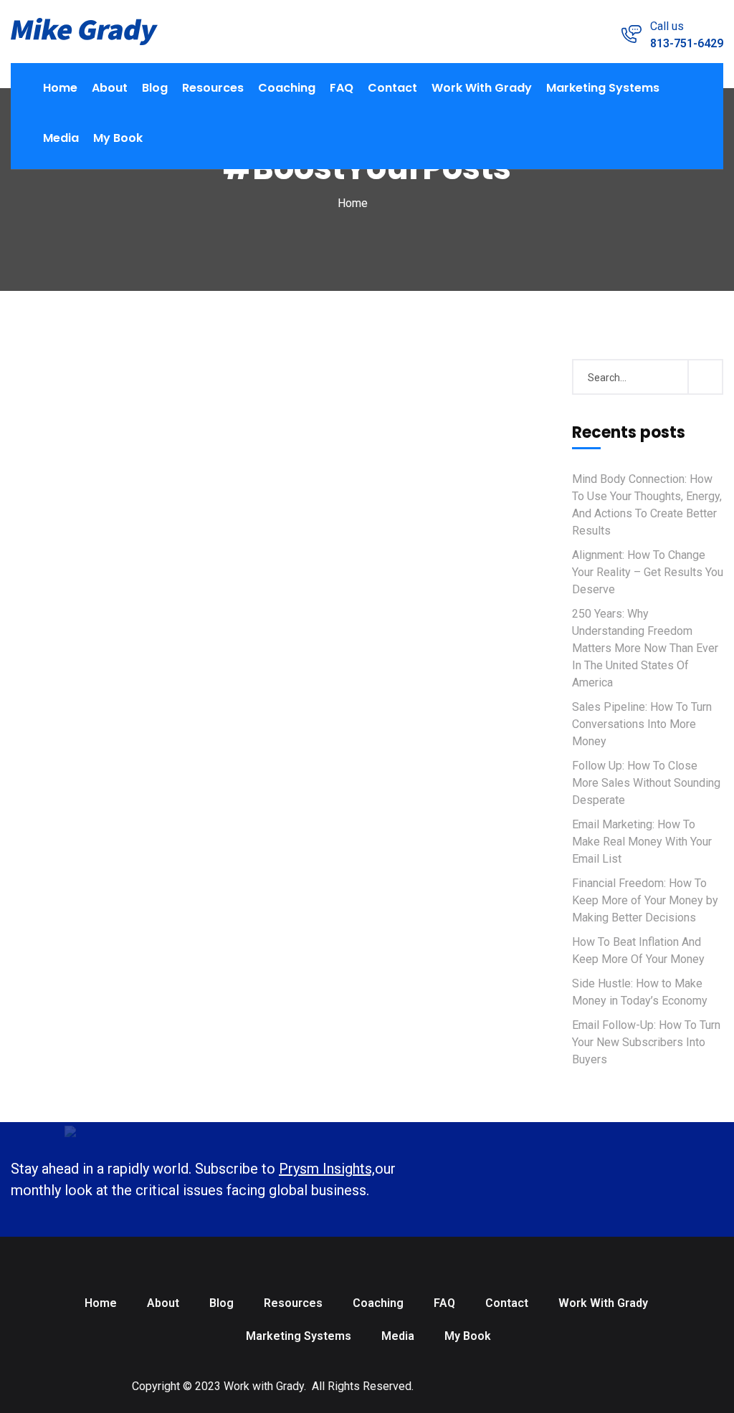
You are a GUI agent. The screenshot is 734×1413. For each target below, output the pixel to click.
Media (61, 138)
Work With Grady (482, 88)
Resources (213, 88)
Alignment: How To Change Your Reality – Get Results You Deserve (647, 572)
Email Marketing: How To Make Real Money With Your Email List (642, 842)
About (110, 88)
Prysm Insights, (327, 1168)
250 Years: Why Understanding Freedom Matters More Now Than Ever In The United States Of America (645, 648)
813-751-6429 (686, 43)
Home (60, 88)
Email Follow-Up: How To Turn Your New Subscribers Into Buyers (646, 1042)
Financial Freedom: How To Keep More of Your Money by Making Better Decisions (645, 900)
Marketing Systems (602, 88)
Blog (155, 88)
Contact (392, 88)
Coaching (286, 88)
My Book (118, 138)
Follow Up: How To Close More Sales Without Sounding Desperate (646, 783)
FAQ (341, 88)
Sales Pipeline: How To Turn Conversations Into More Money (642, 724)
